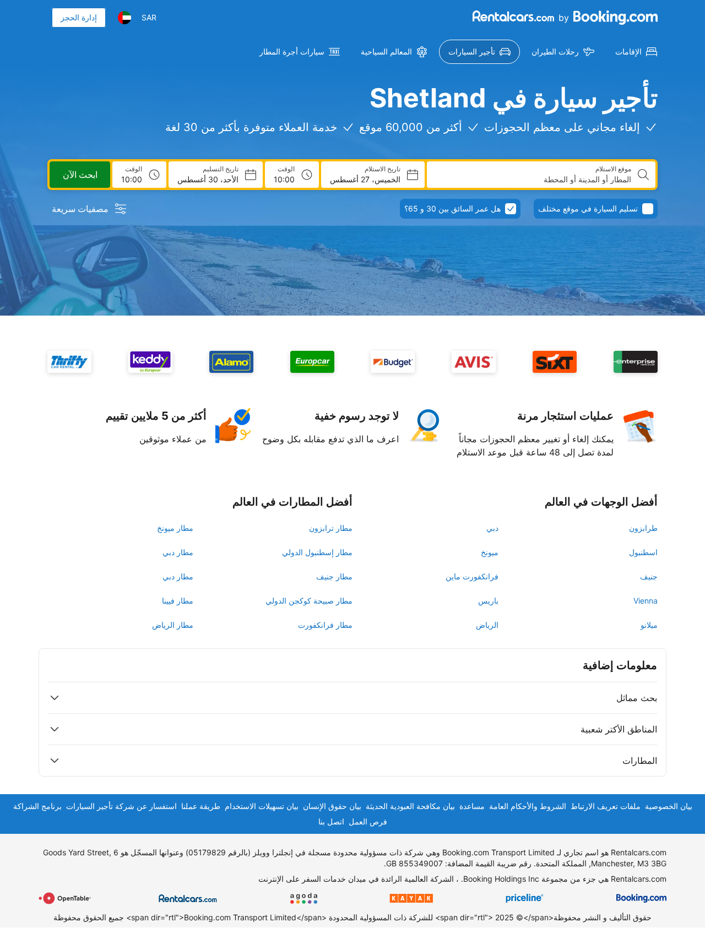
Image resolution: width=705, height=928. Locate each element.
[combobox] (533, 179)
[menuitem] (636, 52)
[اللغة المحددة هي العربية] (124, 18)
